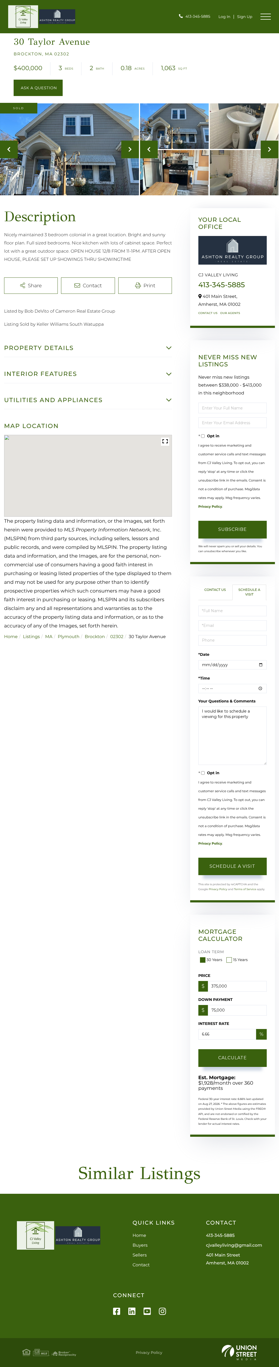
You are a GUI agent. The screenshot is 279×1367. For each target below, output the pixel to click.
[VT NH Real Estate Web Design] (239, 1352)
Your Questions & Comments (227, 701)
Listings (31, 636)
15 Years (240, 959)
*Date (204, 654)
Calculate (232, 1057)
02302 (116, 636)
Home (11, 636)
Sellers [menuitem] (140, 1255)
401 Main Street (227, 1259)
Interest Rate (213, 1023)
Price (204, 975)
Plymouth (68, 636)
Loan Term (211, 951)
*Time (204, 678)
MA (49, 636)
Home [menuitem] (139, 1235)
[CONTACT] (38, 88)
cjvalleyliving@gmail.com (234, 1245)
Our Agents (230, 313)
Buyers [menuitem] (140, 1245)
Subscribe (232, 529)
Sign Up (244, 16)
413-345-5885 (198, 16)
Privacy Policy (210, 507)
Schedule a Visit (249, 592)
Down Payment (215, 999)
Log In (225, 16)
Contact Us (208, 313)
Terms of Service (245, 889)
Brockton (95, 636)
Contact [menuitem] (141, 1265)
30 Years (214, 959)
